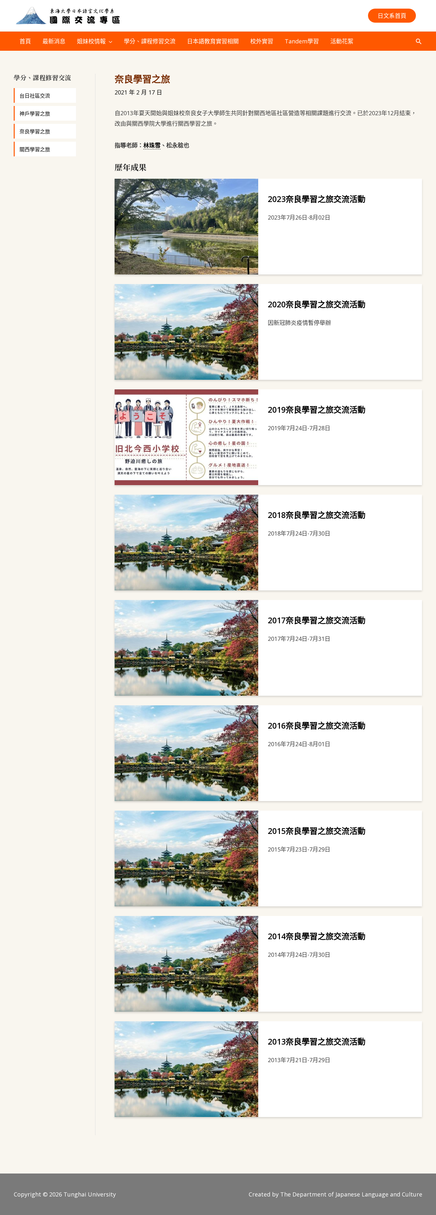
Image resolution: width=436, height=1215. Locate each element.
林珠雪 (152, 145)
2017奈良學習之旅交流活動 (316, 620)
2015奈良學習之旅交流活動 (316, 830)
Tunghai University (90, 1194)
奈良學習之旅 (34, 131)
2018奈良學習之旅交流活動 (316, 514)
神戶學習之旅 (34, 113)
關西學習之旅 (34, 149)
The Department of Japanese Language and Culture (351, 1194)
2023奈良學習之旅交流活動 (316, 198)
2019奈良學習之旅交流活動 (316, 409)
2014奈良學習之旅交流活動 (316, 936)
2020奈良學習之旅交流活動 (316, 304)
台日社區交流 (34, 95)
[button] (392, 16)
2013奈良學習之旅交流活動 (316, 1041)
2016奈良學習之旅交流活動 (316, 725)
